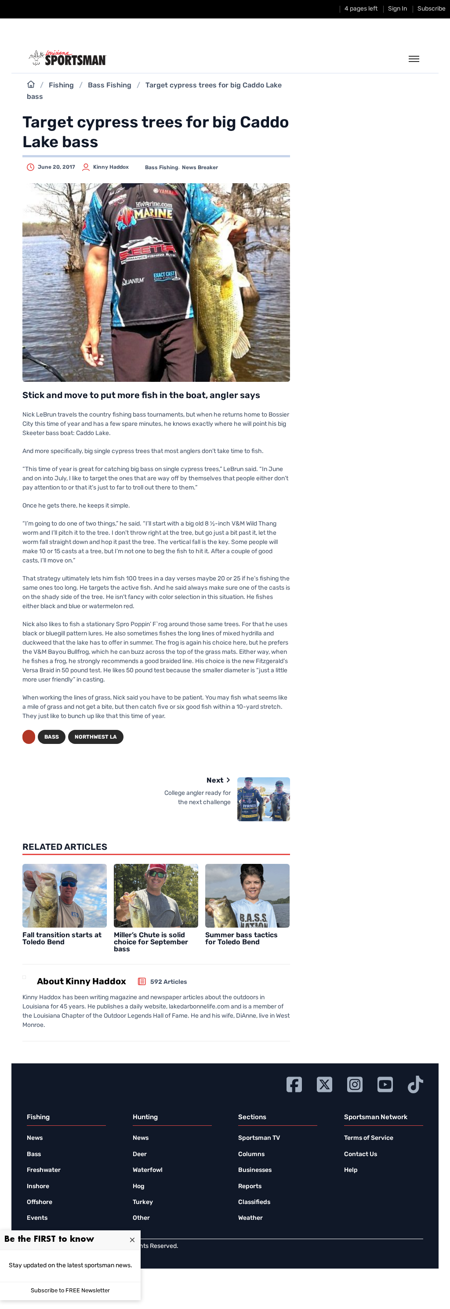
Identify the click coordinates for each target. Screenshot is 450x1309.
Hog (139, 1186)
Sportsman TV (259, 1138)
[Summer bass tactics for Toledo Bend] (247, 896)
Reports (249, 1186)
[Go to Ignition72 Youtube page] (385, 1083)
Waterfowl (148, 1170)
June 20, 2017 (56, 167)
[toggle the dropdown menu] (414, 59)
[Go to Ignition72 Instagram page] (355, 1083)
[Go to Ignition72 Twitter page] (324, 1083)
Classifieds (254, 1202)
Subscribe (431, 9)
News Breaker (200, 167)
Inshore (38, 1186)
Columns (251, 1154)
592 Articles (168, 982)
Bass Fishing (109, 85)
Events (37, 1218)
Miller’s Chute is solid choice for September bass (151, 942)
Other (141, 1218)
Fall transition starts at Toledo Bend (62, 939)
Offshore (39, 1202)
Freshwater (44, 1170)
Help (351, 1170)
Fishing (61, 85)
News (35, 1138)
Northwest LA (96, 737)
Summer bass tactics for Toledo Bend (241, 939)
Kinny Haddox (111, 167)
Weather (250, 1218)
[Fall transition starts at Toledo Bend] (64, 896)
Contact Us (360, 1154)
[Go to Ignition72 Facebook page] (294, 1083)
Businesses (255, 1170)
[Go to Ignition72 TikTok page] (415, 1083)
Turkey (143, 1202)
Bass (51, 737)
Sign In (397, 9)
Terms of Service (368, 1138)
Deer (140, 1154)
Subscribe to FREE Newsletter (70, 1291)
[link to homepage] (67, 58)
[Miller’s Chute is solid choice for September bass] (156, 896)
